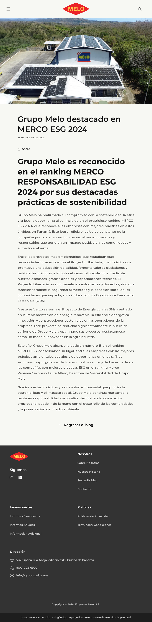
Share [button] (26, 149)
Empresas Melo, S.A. (87, 604)
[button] (8, 9)
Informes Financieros (25, 516)
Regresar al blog (78, 425)
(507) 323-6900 (26, 567)
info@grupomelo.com (32, 575)
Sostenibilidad (87, 480)
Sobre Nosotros (88, 463)
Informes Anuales (22, 525)
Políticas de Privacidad (93, 516)
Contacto (84, 489)
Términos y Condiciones (94, 525)
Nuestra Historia (88, 471)
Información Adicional (25, 533)
